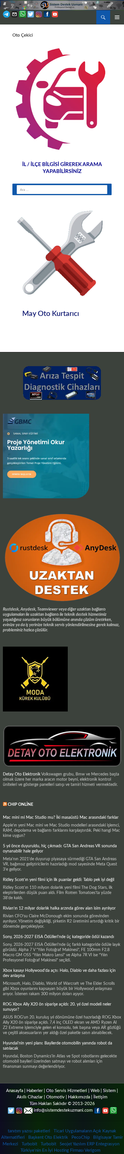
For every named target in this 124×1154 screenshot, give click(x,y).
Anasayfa (14, 1091)
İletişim (100, 1097)
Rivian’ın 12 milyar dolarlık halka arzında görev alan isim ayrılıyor (59, 908)
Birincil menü (117, 17)
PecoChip (81, 1137)
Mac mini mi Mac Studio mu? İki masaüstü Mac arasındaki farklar (61, 818)
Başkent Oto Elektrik (48, 1137)
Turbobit (29, 1144)
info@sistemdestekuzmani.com (63, 1110)
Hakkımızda (79, 1097)
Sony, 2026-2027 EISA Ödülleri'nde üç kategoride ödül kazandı (58, 937)
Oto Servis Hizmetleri (66, 1091)
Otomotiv (55, 1097)
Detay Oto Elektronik (21, 774)
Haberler (35, 1091)
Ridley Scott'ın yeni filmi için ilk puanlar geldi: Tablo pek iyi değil (58, 880)
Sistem (109, 1091)
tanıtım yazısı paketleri (29, 1131)
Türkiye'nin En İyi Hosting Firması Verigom (61, 1150)
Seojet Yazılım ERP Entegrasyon (89, 1144)
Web (95, 1091)
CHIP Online (20, 805)
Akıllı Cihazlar (30, 1097)
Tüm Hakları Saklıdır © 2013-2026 (62, 1104)
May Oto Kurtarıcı (50, 313)
